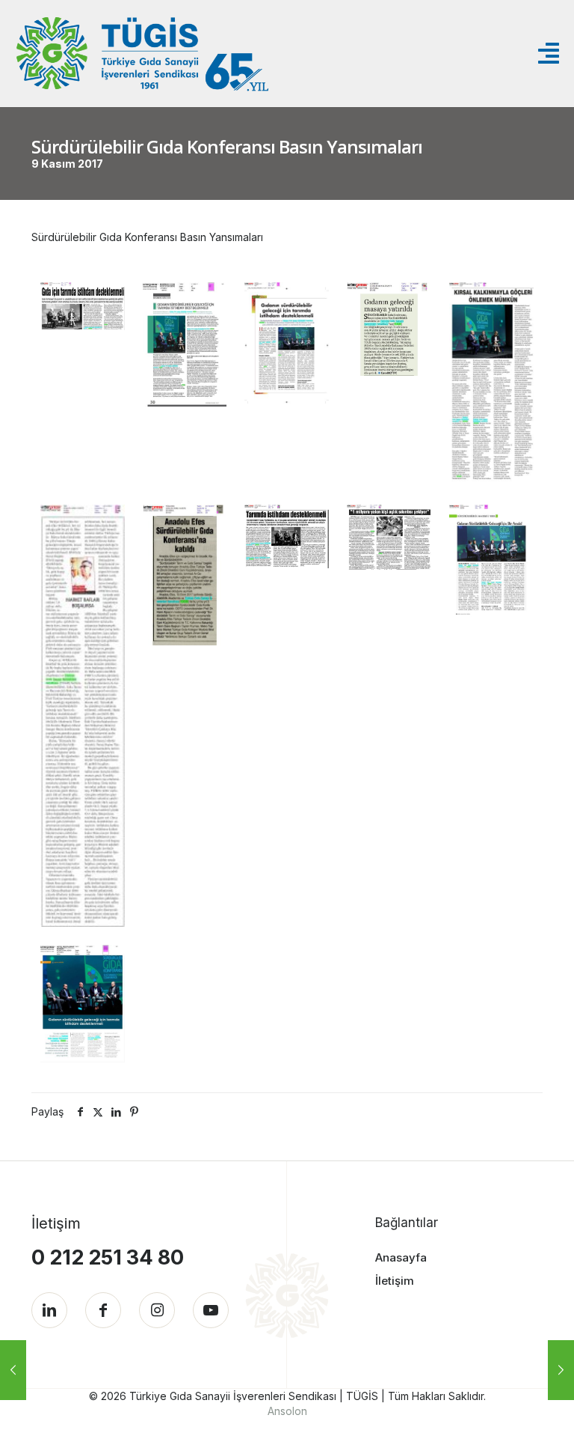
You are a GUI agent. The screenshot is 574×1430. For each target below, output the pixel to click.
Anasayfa (401, 1257)
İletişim (394, 1281)
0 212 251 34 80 (107, 1257)
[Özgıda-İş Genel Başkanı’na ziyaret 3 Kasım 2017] (13, 1370)
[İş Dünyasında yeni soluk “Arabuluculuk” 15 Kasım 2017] (561, 1370)
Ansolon (287, 1411)
